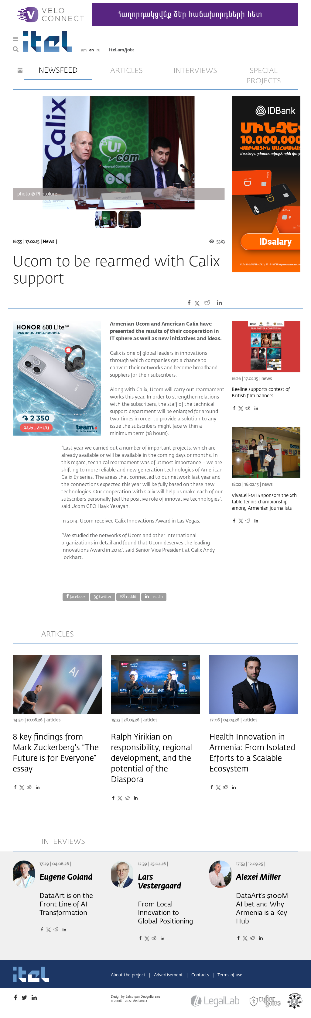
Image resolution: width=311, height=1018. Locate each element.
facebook (77, 597)
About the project (129, 975)
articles (126, 70)
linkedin (156, 597)
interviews (195, 70)
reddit (130, 597)
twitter (104, 597)
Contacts (200, 975)
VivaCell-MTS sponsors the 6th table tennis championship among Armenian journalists (264, 502)
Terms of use (229, 975)
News (48, 242)
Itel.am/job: (121, 50)
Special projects (263, 76)
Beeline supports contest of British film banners (261, 392)
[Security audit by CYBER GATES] (265, 1001)
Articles (53, 720)
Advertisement (169, 975)
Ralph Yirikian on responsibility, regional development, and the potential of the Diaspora (151, 758)
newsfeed (58, 70)
